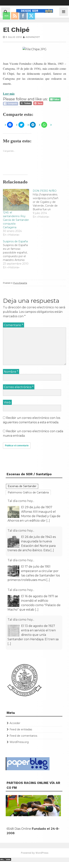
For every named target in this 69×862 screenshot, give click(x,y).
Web (7, 402)
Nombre (11, 371)
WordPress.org (19, 742)
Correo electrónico (18, 387)
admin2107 (33, 37)
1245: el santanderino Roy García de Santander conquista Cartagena (16, 220)
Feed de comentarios (23, 735)
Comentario (13, 325)
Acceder (15, 723)
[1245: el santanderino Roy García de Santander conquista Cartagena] (16, 200)
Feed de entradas (21, 729)
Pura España (20, 282)
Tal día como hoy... (21, 501)
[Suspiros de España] (18, 254)
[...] (48, 520)
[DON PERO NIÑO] (48, 204)
